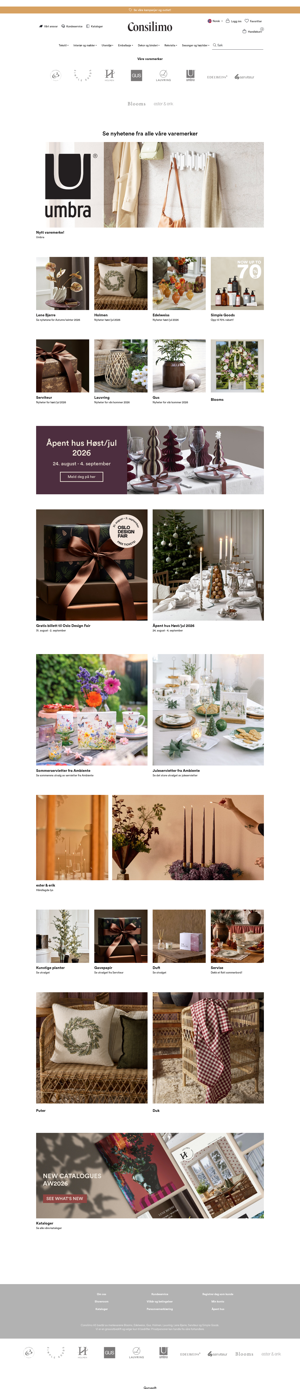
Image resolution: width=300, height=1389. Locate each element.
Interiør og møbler (84, 45)
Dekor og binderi (148, 45)
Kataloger (96, 26)
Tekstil (63, 45)
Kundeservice (74, 26)
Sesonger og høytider (195, 45)
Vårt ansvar (50, 26)
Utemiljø (106, 45)
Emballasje (124, 45)
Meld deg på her (82, 477)
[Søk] (214, 45)
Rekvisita (169, 45)
